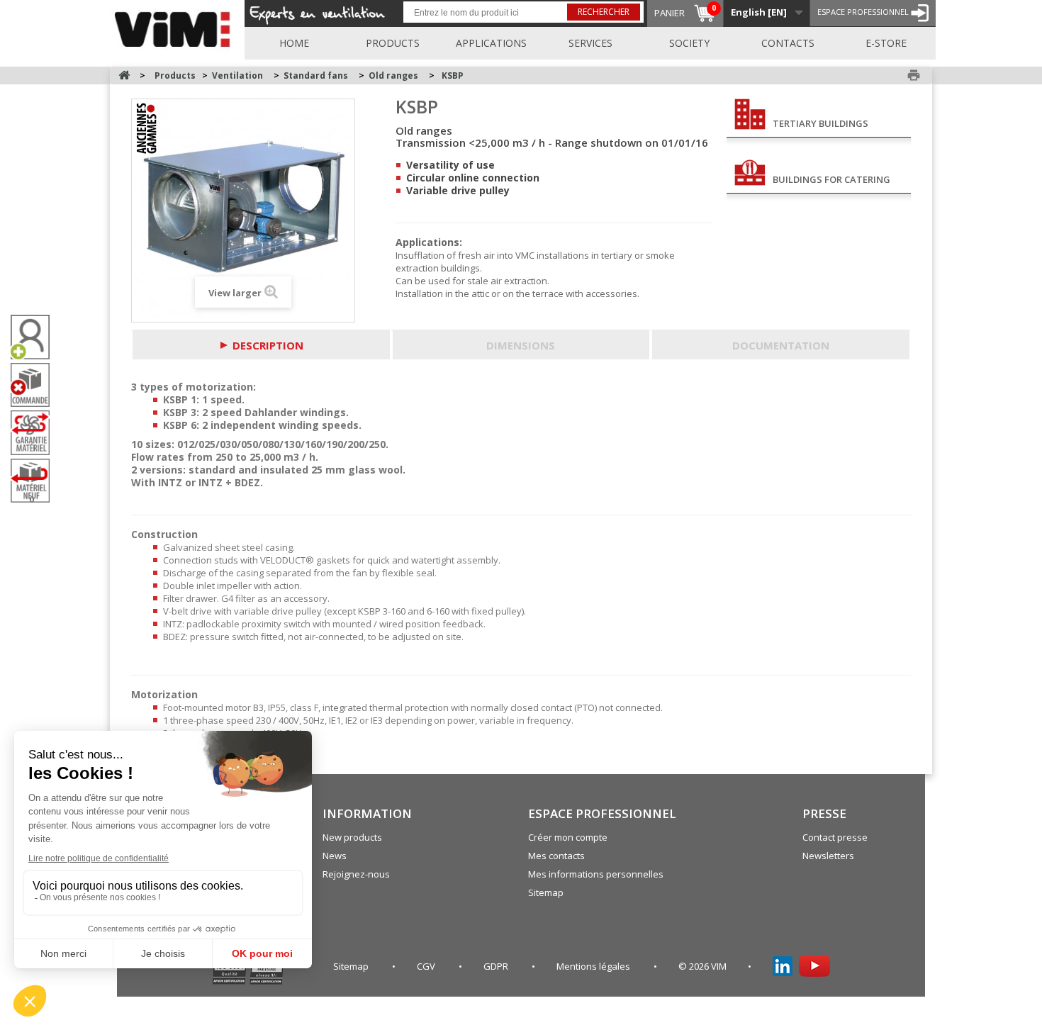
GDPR (496, 966)
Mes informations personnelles (595, 874)
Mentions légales (594, 966)
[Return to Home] (124, 75)
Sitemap (546, 892)
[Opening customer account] (35, 337)
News (335, 855)
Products (393, 43)
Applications (491, 43)
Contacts (787, 43)
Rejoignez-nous (356, 874)
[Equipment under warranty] (35, 432)
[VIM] (175, 27)
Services (590, 43)
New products (352, 837)
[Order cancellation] (35, 385)
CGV (427, 966)
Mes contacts (556, 855)
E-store (886, 43)
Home (294, 43)
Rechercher (603, 12)
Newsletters (828, 855)
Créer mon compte (567, 837)
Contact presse (835, 837)
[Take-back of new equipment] (35, 481)
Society (689, 43)
